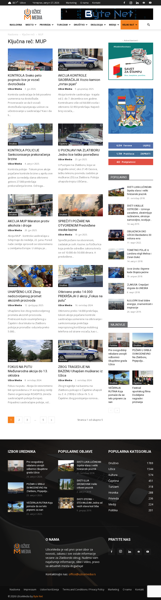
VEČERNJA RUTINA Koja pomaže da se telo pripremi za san (117, 394)
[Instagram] (131, 2)
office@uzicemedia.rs (82, 574)
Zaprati (145, 153)
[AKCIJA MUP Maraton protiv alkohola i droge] (30, 205)
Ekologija (97, 24)
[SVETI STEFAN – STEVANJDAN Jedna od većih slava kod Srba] (66, 503)
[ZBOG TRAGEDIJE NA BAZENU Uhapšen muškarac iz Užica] (80, 351)
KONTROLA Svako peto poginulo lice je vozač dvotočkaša (25, 79)
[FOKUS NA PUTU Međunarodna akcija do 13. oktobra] (30, 351)
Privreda (45, 24)
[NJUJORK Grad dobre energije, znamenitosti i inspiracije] (116, 304)
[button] (148, 25)
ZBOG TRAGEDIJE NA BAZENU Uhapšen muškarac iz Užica (80, 371)
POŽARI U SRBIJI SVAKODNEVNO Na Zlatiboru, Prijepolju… (38, 488)
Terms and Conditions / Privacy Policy (83, 589)
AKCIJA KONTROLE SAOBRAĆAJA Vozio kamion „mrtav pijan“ (79, 79)
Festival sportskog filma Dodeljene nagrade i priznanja (141, 394)
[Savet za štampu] (130, 61)
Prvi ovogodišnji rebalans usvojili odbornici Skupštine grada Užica (117, 357)
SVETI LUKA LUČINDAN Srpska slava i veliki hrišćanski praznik (139, 191)
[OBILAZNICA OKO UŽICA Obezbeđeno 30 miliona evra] (116, 235)
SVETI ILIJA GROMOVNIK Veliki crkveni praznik (87, 484)
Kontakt (96, 2)
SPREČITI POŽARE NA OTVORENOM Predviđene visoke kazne (76, 225)
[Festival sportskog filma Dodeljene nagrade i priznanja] (142, 377)
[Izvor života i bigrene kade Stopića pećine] (116, 272)
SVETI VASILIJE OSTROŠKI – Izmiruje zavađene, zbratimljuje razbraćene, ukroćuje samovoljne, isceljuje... (139, 212)
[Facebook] (124, 2)
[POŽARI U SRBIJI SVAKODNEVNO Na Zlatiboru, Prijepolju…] (142, 340)
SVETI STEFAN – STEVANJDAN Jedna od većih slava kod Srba (89, 503)
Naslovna (16, 24)
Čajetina (63, 143)
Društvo (79, 24)
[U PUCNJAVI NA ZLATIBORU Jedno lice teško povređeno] (80, 134)
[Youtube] (150, 2)
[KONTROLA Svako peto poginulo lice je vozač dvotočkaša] (30, 59)
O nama (84, 2)
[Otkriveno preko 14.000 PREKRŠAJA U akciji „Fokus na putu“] (80, 276)
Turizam (62, 24)
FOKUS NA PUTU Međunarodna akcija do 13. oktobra (28, 371)
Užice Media (15, 88)
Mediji (112, 24)
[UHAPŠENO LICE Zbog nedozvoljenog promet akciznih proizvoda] (30, 276)
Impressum (30, 589)
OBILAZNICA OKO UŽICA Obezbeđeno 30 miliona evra (139, 235)
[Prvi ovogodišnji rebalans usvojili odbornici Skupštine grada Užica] (118, 340)
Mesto (30, 24)
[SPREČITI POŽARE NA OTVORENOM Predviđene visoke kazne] (80, 205)
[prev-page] (110, 410)
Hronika (13, 285)
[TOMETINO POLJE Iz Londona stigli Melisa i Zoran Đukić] (116, 253)
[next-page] (51, 420)
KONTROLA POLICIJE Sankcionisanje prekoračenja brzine (29, 154)
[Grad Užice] (130, 111)
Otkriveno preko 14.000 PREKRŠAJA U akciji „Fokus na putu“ (80, 296)
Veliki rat (128, 24)
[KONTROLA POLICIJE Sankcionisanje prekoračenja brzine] (30, 134)
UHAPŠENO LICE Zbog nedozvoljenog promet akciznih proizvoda (24, 296)
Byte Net (38, 596)
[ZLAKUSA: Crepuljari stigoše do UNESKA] (116, 288)
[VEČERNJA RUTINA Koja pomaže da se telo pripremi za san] (118, 377)
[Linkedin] (137, 2)
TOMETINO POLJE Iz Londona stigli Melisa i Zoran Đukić (139, 254)
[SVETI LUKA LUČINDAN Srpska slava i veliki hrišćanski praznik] (116, 190)
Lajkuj (146, 145)
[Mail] (144, 2)
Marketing (71, 2)
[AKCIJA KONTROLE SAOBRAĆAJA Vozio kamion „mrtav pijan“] (80, 59)
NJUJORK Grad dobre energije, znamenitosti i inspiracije (140, 304)
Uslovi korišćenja (49, 589)
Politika (113, 345)
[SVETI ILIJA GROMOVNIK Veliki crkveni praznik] (66, 484)
